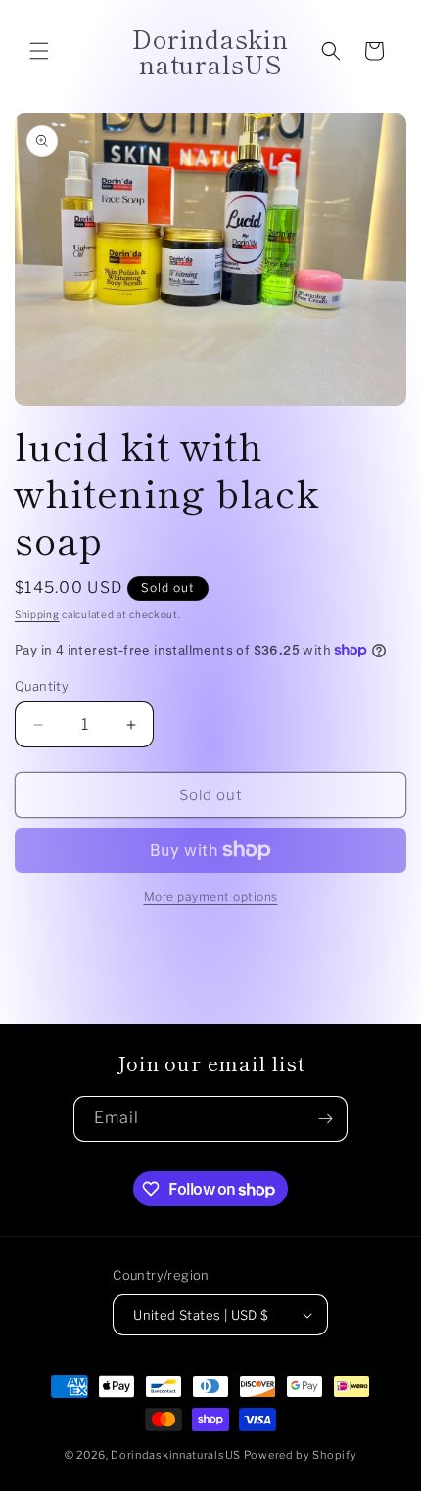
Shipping (37, 614)
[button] (39, 50)
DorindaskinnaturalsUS (177, 1455)
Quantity (42, 686)
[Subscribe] (325, 1119)
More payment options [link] (211, 896)
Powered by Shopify (300, 1455)
